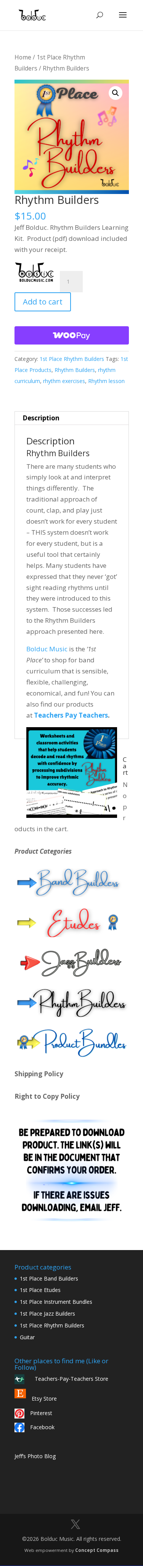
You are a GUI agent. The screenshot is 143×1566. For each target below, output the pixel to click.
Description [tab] (40, 418)
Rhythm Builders (75, 369)
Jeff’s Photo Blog (35, 1456)
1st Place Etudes (40, 1290)
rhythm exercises (64, 381)
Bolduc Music (46, 648)
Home (22, 57)
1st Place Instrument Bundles (56, 1301)
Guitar (27, 1337)
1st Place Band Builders (49, 1278)
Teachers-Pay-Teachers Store (69, 1378)
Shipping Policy (38, 1073)
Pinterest (41, 1413)
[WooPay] (71, 335)
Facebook (42, 1427)
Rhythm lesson (106, 381)
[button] (115, 93)
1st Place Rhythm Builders (72, 358)
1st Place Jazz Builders (47, 1313)
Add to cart (43, 302)
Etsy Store (44, 1398)
